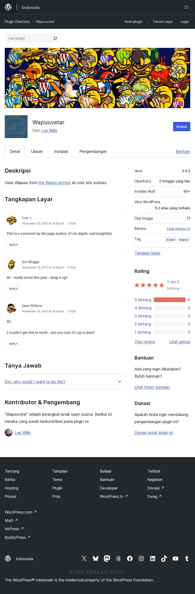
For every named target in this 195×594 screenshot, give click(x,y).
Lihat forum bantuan (152, 387)
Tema (57, 479)
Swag (154, 496)
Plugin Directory (17, 22)
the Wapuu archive (55, 182)
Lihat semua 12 (178, 228)
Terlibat (154, 471)
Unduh (181, 127)
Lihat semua (179, 341)
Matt (11, 520)
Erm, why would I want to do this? (35, 381)
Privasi (10, 496)
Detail (15, 151)
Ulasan (37, 151)
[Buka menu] (187, 7)
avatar (170, 239)
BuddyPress (18, 537)
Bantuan (183, 151)
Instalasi (61, 151)
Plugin (57, 488)
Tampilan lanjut (147, 253)
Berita (10, 479)
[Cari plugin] (55, 38)
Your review (145, 341)
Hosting (11, 488)
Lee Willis (49, 130)
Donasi (155, 488)
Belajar (106, 471)
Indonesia (24, 558)
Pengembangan (93, 151)
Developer (109, 488)
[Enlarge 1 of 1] (119, 214)
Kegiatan (155, 479)
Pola (56, 496)
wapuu (183, 239)
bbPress (14, 528)
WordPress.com (21, 512)
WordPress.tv (114, 496)
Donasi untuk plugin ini (154, 432)
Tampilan (60, 471)
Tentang (12, 471)
